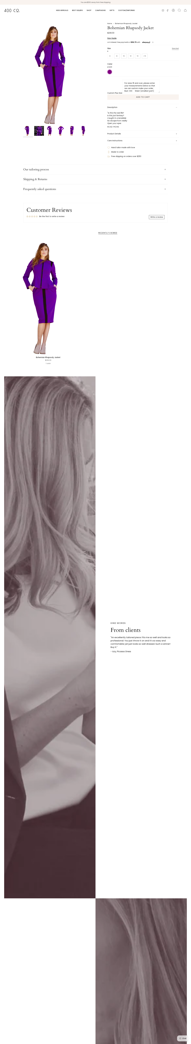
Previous (23, 73)
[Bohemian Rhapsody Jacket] (48, 297)
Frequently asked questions (39, 189)
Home (109, 23)
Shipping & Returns (35, 179)
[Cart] (185, 10)
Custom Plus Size (114, 93)
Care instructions (114, 140)
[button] (89, 10)
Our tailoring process (36, 169)
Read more (113, 127)
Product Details (114, 134)
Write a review (156, 217)
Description (112, 107)
